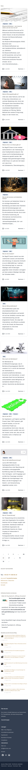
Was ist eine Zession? (8, 253)
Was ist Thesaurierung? (8, 515)
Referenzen (4, 580)
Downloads (4, 583)
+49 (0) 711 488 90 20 (10, 575)
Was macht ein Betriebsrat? (9, 359)
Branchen (11, 580)
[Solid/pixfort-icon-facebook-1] (2, 755)
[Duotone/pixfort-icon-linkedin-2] (9, 755)
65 (23, 554)
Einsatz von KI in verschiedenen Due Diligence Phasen (15, 683)
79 (3, 561)
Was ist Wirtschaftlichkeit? (9, 306)
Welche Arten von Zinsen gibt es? (11, 145)
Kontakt (3, 585)
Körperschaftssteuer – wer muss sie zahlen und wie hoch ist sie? (12, 26)
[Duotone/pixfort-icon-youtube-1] (6, 755)
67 (9, 558)
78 (19, 558)
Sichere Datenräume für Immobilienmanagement (14, 650)
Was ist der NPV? (7, 416)
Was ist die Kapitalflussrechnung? (11, 460)
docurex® (9, 578)
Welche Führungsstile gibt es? (10, 94)
